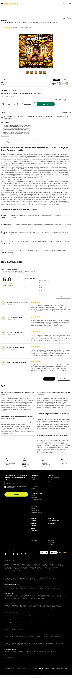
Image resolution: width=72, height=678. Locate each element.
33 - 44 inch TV (42, 578)
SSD (13, 644)
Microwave (7, 608)
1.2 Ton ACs (37, 565)
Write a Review (63, 378)
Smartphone (34, 479)
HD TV (14, 578)
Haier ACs (43, 564)
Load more (49, 378)
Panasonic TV (43, 577)
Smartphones (7, 636)
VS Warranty (51, 482)
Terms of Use (51, 540)
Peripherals (58, 643)
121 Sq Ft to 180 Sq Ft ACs (43, 568)
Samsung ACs (34, 564)
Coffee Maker (38, 605)
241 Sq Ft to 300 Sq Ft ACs (28, 570)
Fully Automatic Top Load (57, 595)
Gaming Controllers (21, 588)
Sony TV (35, 577)
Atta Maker (7, 605)
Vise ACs (6, 563)
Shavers (14, 622)
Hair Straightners (30, 622)
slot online (59, 192)
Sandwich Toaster (37, 608)
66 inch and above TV (30, 580)
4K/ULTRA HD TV (60, 577)
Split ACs (59, 564)
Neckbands (21, 615)
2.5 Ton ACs (16, 567)
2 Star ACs (31, 567)
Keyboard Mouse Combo (24, 643)
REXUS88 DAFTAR (35, 510)
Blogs (33, 528)
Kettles (59, 606)
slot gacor (24, 154)
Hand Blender (14, 606)
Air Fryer (6, 606)
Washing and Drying (43, 595)
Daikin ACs (22, 563)
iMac (49, 651)
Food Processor (55, 605)
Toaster (19, 608)
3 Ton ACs (24, 567)
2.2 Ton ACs (7, 567)
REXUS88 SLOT (34, 504)
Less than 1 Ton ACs (18, 565)
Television (33, 477)
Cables (31, 636)
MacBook (13, 651)
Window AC (24, 595)
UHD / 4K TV (28, 587)
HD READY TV (22, 578)
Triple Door (33, 598)
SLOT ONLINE (34, 502)
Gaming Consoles (9, 588)
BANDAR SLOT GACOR (36, 499)
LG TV (29, 577)
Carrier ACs (7, 564)
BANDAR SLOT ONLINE (6, 25)
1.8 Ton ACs (53, 565)
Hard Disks (19, 644)
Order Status (35, 530)
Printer (54, 651)
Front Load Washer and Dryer (44, 596)
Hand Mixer (23, 606)
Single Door (16, 598)
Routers (47, 653)
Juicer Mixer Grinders (43, 606)
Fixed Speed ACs (8, 568)
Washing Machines (35, 484)
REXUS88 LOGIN (35, 508)
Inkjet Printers (8, 653)
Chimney (24, 605)
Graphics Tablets (20, 629)
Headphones (30, 615)
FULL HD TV (7, 578)
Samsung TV (22, 577)
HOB (30, 606)
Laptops (33, 482)
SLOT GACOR (34, 497)
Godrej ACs (45, 563)
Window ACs (7, 565)
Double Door (25, 598)
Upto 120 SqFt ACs (29, 568)
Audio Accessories (58, 587)
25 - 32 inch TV (32, 578)
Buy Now (45, 104)
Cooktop (46, 605)
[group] (56, 80)
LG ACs (29, 563)
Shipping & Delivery (54, 520)
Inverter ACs (18, 568)
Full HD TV (36, 587)
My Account (51, 523)
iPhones (16, 636)
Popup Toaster (27, 608)
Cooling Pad (41, 643)
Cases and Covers (55, 636)
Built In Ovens (15, 605)
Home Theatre (39, 588)
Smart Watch (7, 660)
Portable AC (33, 595)
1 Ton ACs (28, 565)
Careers (33, 520)
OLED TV (51, 577)
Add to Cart (27, 104)
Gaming (33, 488)
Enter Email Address (11, 483)
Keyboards (13, 643)
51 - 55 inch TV (8, 580)
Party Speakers (34, 486)
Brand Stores (51, 538)
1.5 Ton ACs (45, 565)
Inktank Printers (27, 653)
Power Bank (45, 636)
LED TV (6, 587)
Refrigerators (7, 598)
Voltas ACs (14, 563)
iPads (12, 629)
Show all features (5, 136)
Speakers (48, 588)
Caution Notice (51, 542)
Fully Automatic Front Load (27, 596)
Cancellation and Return (53, 477)
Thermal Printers (38, 653)
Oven (13, 608)
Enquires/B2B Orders (52, 484)
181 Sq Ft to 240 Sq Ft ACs (11, 570)
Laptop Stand (49, 643)
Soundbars (31, 588)
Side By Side (41, 598)
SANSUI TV (7, 577)
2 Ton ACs (61, 565)
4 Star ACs (47, 567)
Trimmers (6, 622)
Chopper (31, 605)
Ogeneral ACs (51, 564)
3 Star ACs (39, 567)
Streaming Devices (46, 587)
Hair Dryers (40, 622)
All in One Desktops (41, 651)
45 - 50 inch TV (52, 578)
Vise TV (14, 577)
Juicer (34, 606)
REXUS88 (3, 154)
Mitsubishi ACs (54, 563)
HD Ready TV (13, 587)
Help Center (51, 518)
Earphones (38, 615)
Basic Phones (23, 636)
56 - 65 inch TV (18, 580)
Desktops (31, 651)
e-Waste (33, 523)
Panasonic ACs (25, 564)
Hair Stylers (21, 622)
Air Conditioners (8, 595)
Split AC (17, 595)
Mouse (6, 643)
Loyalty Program (51, 479)
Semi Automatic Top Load (11, 596)
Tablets (6, 629)
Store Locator (34, 540)
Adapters (37, 636)
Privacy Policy (51, 544)
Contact (33, 525)
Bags (34, 643)
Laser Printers (17, 653)
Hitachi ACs (16, 564)
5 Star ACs (55, 567)
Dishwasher (62, 596)
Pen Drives (7, 644)
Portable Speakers (48, 615)
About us (34, 518)
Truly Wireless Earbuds (10, 615)
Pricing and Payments (36, 538)
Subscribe (16, 494)
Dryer (55, 596)
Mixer (54, 608)
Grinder (53, 606)
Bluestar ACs (36, 563)
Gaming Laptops (22, 651)
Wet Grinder (47, 608)
